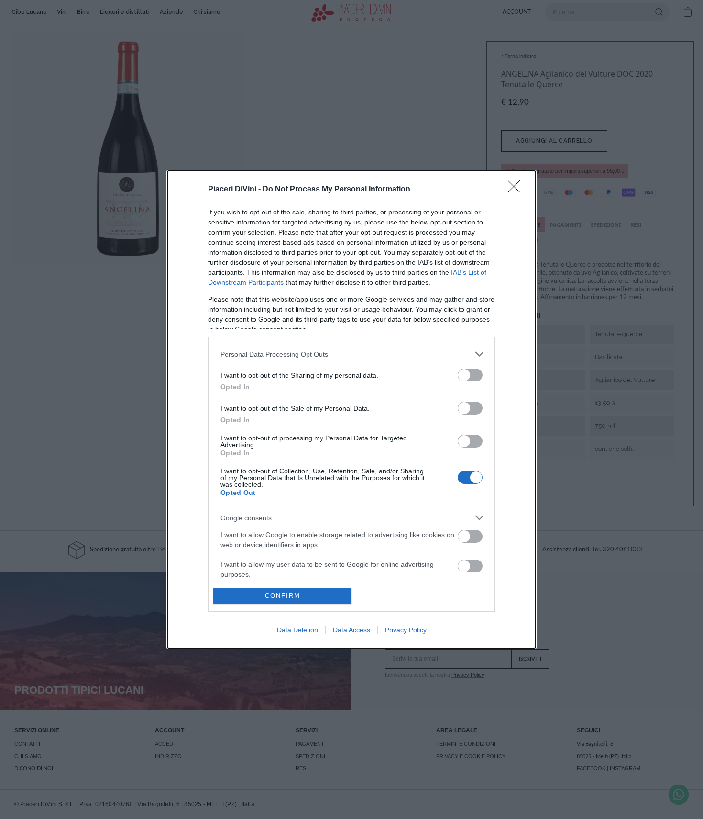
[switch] (470, 375)
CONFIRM (282, 595)
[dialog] (351, 409)
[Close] (517, 189)
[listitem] (351, 354)
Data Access (351, 630)
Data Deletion (297, 630)
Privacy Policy (406, 630)
